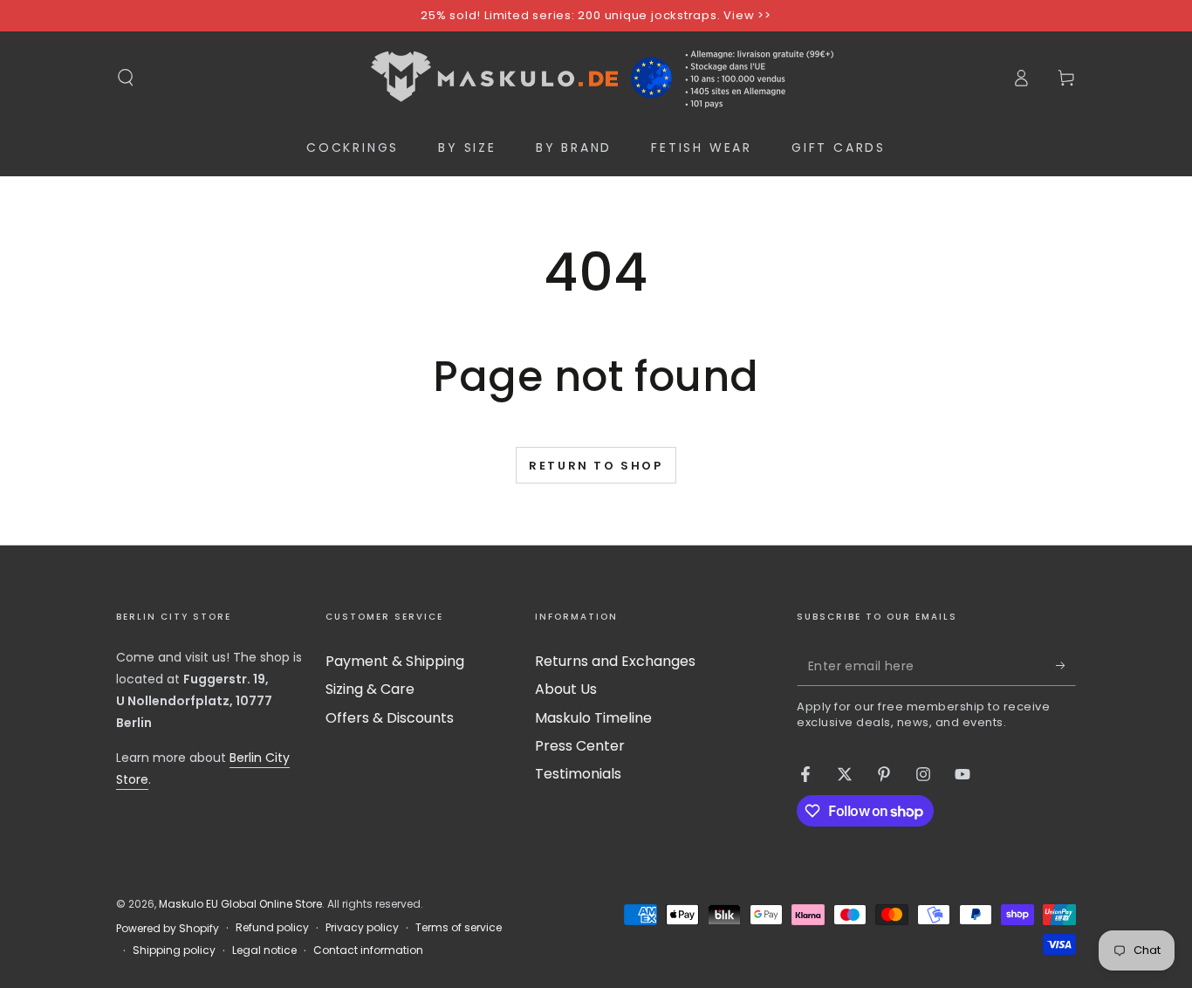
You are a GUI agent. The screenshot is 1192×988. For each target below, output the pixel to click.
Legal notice (264, 950)
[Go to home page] (596, 77)
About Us (566, 689)
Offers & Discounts (389, 718)
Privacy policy (362, 928)
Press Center (580, 746)
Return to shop (595, 465)
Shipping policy (174, 950)
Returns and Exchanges (615, 661)
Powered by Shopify (167, 929)
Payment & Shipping (394, 661)
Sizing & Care (369, 689)
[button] (125, 77)
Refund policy (272, 928)
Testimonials (578, 774)
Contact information (368, 950)
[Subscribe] (1066, 666)
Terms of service (458, 928)
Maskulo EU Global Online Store (240, 903)
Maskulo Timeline (593, 718)
